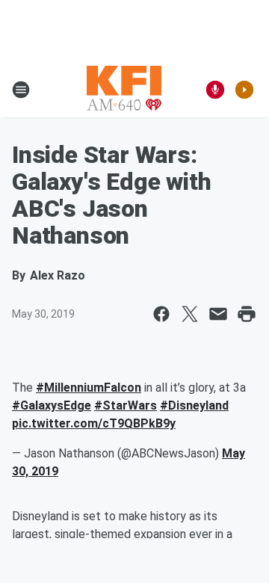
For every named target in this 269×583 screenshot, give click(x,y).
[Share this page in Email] (218, 313)
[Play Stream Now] (244, 90)
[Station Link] (124, 90)
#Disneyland (194, 405)
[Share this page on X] (189, 313)
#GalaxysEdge (51, 405)
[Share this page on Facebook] (161, 313)
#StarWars (125, 405)
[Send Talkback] (215, 90)
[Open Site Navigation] (21, 90)
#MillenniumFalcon (88, 387)
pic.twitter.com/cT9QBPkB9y (94, 423)
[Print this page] (246, 313)
